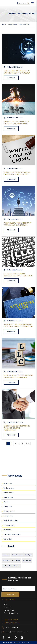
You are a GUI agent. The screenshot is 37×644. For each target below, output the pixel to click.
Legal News (12, 24)
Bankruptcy (8, 483)
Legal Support (11, 620)
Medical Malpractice (11, 520)
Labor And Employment (12, 534)
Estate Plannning (14, 566)
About (6, 604)
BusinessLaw (27, 560)
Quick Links (10, 599)
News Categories (12, 623)
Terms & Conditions (11, 613)
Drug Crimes (16, 560)
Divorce (6, 502)
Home (4, 24)
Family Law (8, 506)
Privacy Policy (9, 610)
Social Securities (17, 555)
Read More (11, 78)
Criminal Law (8, 497)
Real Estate (8, 529)
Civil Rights (28, 555)
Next (27, 443)
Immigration (8, 516)
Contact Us (8, 607)
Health (4, 566)
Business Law (9, 488)
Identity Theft (9, 511)
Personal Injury (9, 525)
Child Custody (8, 492)
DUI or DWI (8, 539)
